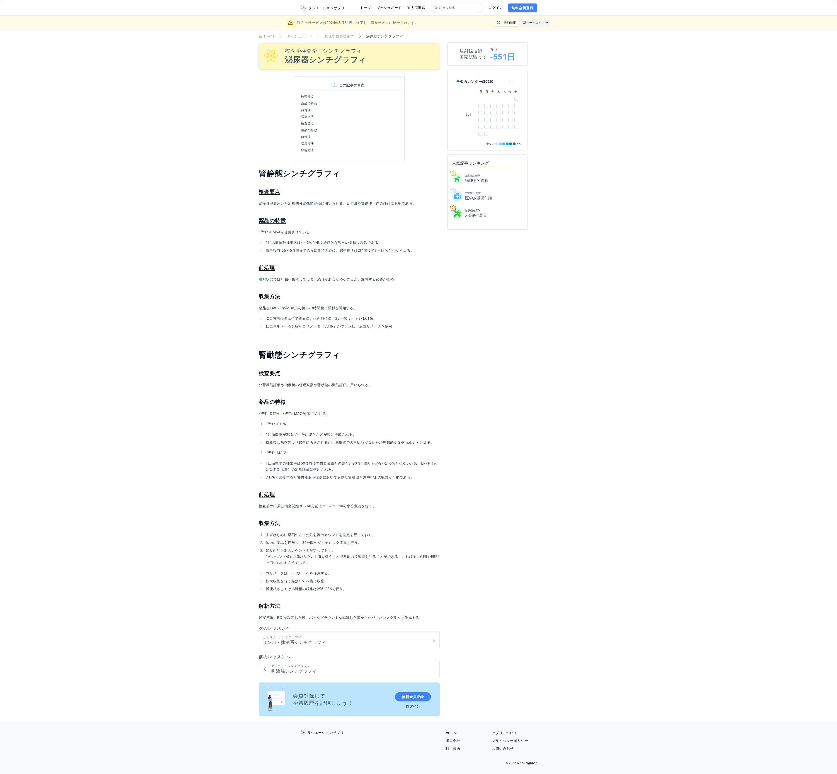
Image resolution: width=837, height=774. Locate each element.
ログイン (495, 7)
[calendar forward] (517, 81)
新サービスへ (532, 22)
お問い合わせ (503, 748)
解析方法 (307, 150)
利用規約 (453, 748)
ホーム (451, 732)
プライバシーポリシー (510, 740)
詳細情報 (510, 22)
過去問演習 (416, 7)
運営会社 (453, 740)
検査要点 (307, 96)
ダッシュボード (389, 7)
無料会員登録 (523, 7)
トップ (365, 7)
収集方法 (307, 116)
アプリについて (504, 732)
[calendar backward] (510, 81)
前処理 (306, 110)
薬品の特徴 (309, 103)
